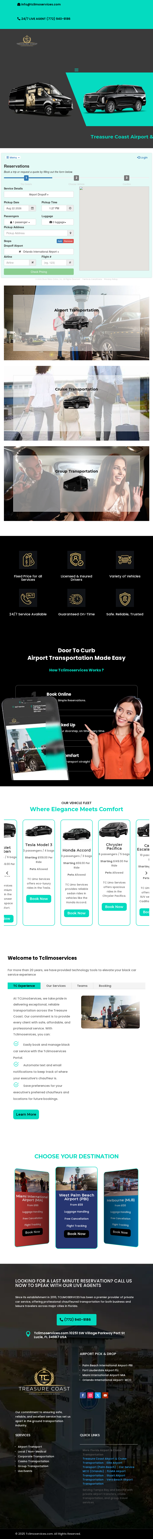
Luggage (47, 216)
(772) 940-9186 (77, 1319)
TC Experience (24, 986)
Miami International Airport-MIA (103, 1375)
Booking (105, 986)
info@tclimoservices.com (41, 4)
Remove (68, 241)
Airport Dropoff (38, 194)
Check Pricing (39, 272)
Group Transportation (33, 1466)
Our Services (56, 986)
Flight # (46, 256)
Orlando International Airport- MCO (106, 1380)
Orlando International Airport (39, 251)
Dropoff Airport (13, 245)
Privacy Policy (111, 279)
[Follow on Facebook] (83, 1395)
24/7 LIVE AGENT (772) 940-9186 (45, 19)
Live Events (25, 1471)
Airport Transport (30, 1447)
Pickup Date (11, 202)
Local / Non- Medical (32, 1451)
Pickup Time (49, 202)
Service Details (13, 188)
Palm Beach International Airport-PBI (107, 1365)
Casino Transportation (33, 1461)
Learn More (26, 1114)
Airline (8, 256)
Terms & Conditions (92, 279)
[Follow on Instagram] (90, 1395)
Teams (82, 986)
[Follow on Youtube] (105, 1395)
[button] (7, 872)
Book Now (39, 899)
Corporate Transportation (36, 1456)
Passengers (11, 216)
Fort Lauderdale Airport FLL (100, 1370)
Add (60, 241)
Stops (7, 241)
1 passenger (20, 222)
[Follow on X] (98, 1395)
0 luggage (58, 222)
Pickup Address (14, 227)
